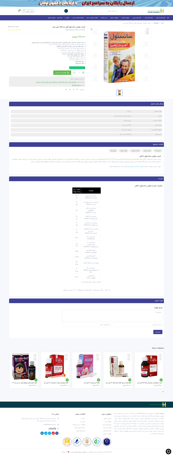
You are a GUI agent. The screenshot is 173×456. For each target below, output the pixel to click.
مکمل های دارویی (137, 18)
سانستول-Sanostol (76, 85)
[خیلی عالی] (20, 30)
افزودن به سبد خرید (60, 72)
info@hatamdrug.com (49, 424)
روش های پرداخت (106, 424)
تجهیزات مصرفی (114, 18)
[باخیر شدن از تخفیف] (160, 358)
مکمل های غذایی (149, 18)
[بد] (11, 30)
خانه (168, 18)
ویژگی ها (113, 150)
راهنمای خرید (108, 421)
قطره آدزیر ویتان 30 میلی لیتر (91, 383)
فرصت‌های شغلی (80, 431)
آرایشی (67, 18)
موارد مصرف (123, 150)
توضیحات (158, 150)
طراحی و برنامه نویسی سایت (78, 452)
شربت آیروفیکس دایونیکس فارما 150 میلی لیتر (149, 383)
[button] (163, 392)
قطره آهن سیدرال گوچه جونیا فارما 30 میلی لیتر (118, 383)
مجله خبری (59, 18)
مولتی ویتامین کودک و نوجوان (44, 82)
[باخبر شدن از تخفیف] (147, 32)
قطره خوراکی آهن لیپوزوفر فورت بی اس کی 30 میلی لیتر (22, 383)
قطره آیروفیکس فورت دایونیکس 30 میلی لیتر (56, 383)
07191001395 (52, 428)
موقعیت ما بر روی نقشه (79, 424)
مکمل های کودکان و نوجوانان (60, 82)
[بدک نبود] (14, 30)
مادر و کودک (104, 18)
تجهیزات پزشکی (125, 18)
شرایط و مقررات (107, 431)
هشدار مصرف (135, 150)
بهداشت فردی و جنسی (78, 18)
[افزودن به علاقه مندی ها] (147, 29)
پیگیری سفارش (51, 18)
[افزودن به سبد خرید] (161, 379)
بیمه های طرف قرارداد (79, 428)
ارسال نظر (157, 332)
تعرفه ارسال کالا (107, 428)
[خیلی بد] (9, 30)
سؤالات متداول (107, 434)
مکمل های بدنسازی (160, 18)
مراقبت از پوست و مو (92, 18)
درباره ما (83, 418)
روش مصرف (147, 150)
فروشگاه (156, 23)
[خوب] (17, 30)
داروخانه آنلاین (160, 413)
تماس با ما (82, 421)
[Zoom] (91, 29)
